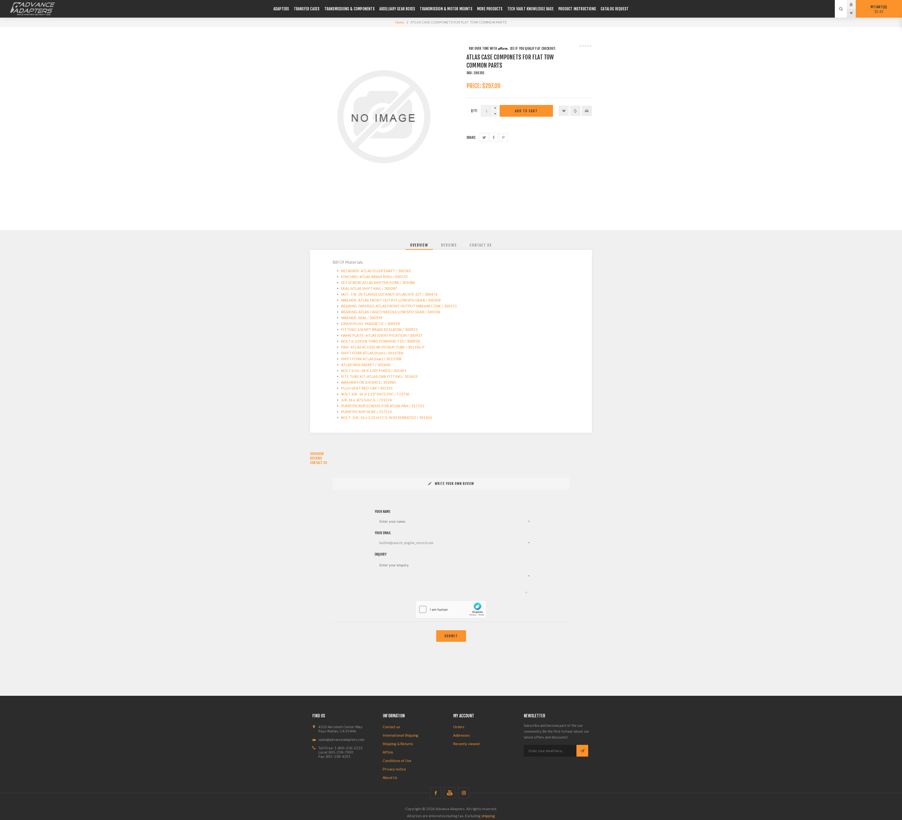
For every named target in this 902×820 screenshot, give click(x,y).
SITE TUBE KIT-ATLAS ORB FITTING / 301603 (379, 376)
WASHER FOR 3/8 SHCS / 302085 (368, 382)
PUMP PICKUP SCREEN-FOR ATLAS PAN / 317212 (382, 406)
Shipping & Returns (398, 744)
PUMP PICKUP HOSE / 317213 (366, 412)
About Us (390, 777)
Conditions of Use (397, 760)
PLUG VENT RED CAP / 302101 (367, 388)
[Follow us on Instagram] (463, 792)
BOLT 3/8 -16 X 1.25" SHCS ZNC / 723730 (375, 394)
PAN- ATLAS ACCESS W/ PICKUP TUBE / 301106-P (383, 347)
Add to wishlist (564, 111)
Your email (383, 533)
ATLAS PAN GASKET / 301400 (365, 365)
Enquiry (380, 554)
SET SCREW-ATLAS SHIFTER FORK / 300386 (378, 282)
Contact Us (481, 245)
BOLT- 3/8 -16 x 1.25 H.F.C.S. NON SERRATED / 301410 (386, 417)
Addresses (461, 735)
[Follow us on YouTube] (449, 792)
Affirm (388, 752)
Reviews (449, 245)
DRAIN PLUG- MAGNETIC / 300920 (370, 323)
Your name (382, 511)
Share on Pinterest (503, 137)
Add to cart (526, 111)
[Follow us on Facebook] (435, 792)
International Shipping (400, 735)
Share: (471, 137)
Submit (451, 636)
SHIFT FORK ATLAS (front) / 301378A (372, 353)
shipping (488, 816)
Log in (855, 4)
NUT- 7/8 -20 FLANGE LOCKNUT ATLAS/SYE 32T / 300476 (389, 294)
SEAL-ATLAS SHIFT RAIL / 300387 (369, 288)
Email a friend (587, 111)
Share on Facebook (493, 137)
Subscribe (582, 751)
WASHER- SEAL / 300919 (361, 318)
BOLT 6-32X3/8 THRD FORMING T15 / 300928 (380, 341)
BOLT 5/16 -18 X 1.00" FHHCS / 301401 (373, 370)
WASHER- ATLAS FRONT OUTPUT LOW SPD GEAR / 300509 (391, 300)
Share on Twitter (484, 137)
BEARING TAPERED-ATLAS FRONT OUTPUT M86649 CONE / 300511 (399, 306)
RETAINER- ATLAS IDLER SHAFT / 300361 (376, 271)
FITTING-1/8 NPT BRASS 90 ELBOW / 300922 (379, 329)
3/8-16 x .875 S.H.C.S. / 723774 (366, 400)
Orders (458, 727)
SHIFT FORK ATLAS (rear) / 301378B (371, 359)
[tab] (419, 245)
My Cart (878, 9)
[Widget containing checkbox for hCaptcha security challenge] (451, 609)
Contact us (391, 727)
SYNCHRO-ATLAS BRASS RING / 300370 (374, 277)
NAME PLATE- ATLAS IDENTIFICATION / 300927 (382, 335)
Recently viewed (466, 744)
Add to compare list (575, 111)
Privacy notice (394, 769)
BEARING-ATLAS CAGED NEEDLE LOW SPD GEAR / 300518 (390, 312)
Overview (419, 245)
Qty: (474, 110)
